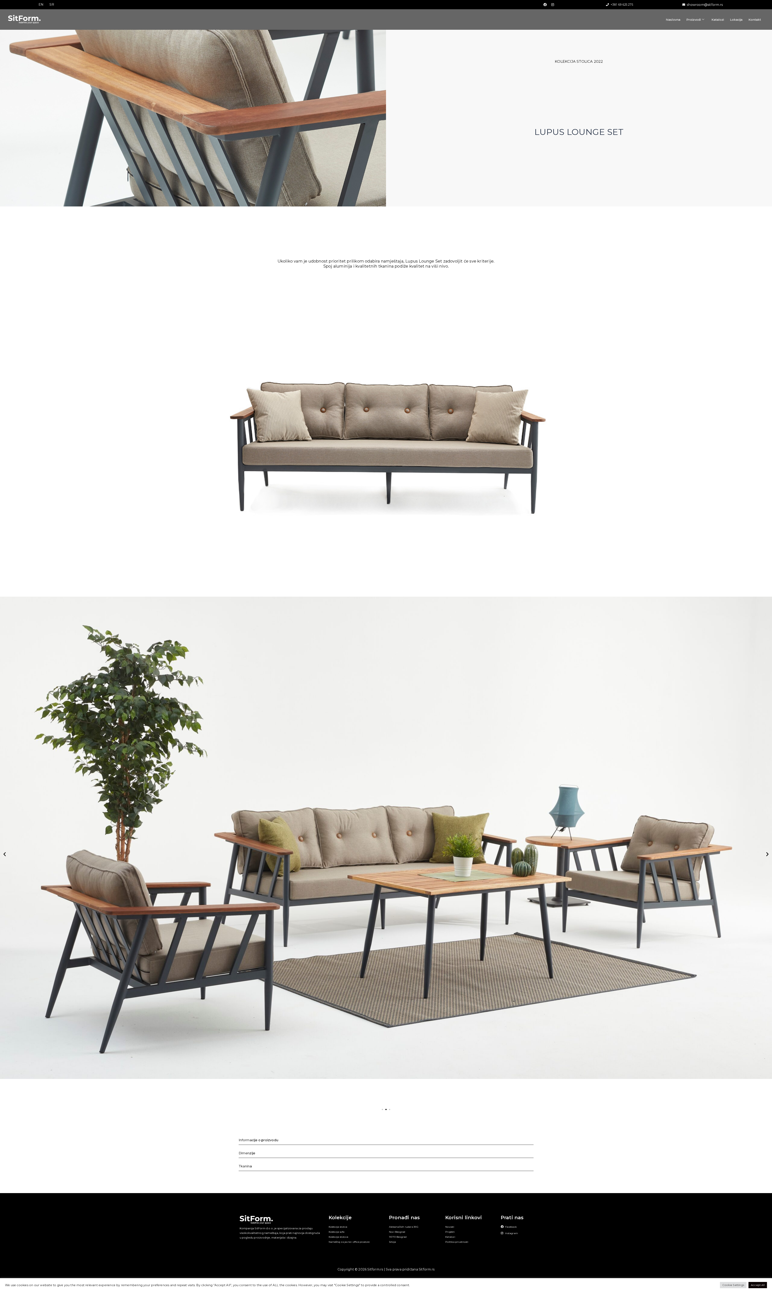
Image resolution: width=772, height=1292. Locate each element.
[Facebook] (545, 4)
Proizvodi (693, 20)
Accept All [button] (758, 1285)
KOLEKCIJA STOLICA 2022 (579, 61)
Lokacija (736, 20)
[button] (4, 854)
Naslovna (673, 20)
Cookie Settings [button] (733, 1285)
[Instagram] (552, 4)
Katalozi (717, 20)
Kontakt (754, 20)
